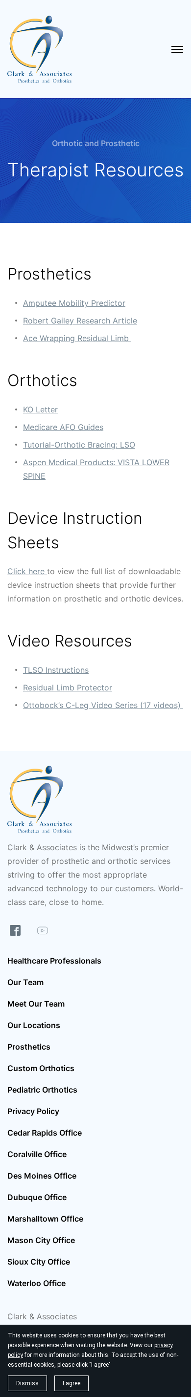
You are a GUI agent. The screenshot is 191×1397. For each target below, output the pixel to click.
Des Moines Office (41, 1176)
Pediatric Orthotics (42, 1090)
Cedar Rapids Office (44, 1133)
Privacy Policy (33, 1111)
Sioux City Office (38, 1262)
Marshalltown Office (45, 1219)
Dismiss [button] (27, 1383)
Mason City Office (41, 1240)
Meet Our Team (36, 1004)
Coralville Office (37, 1154)
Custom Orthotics (40, 1068)
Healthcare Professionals (54, 961)
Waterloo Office (36, 1283)
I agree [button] (71, 1383)
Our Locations (33, 1025)
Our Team (25, 982)
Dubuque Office (37, 1197)
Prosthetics (28, 1047)
